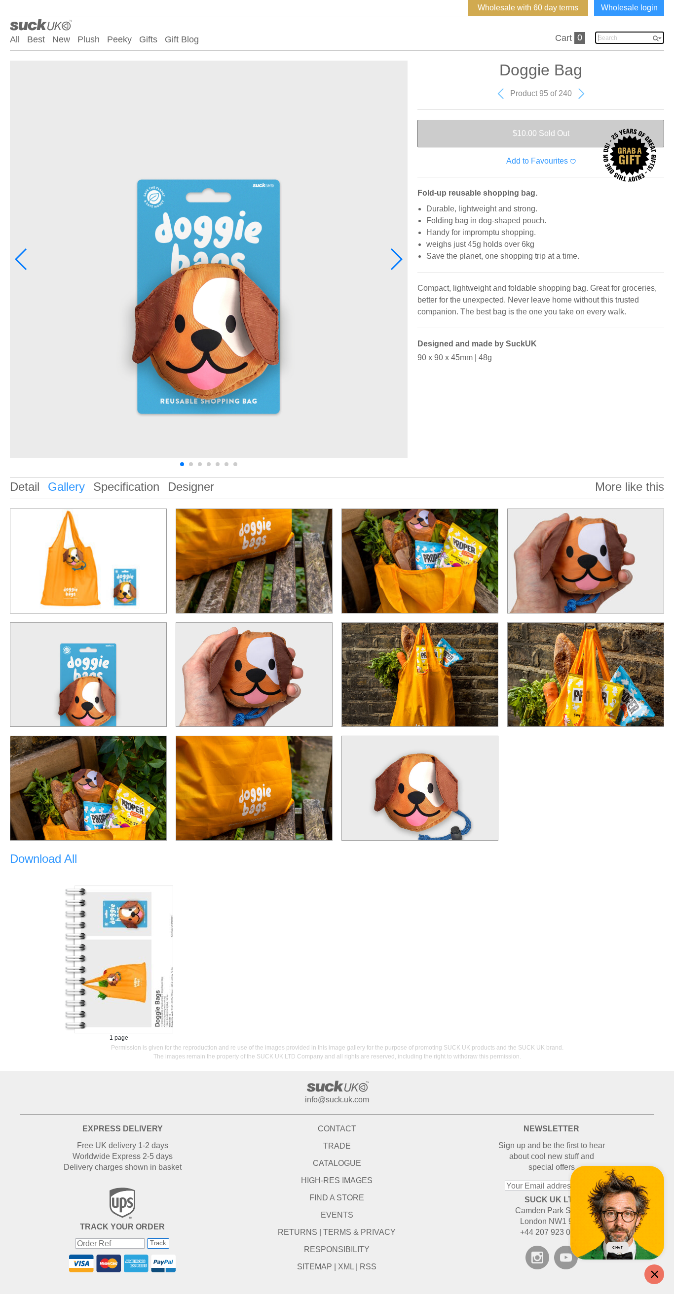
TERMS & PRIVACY (359, 1232)
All (15, 39)
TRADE (337, 1146)
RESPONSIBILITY (337, 1249)
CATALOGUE (337, 1163)
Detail (24, 486)
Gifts (148, 39)
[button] (21, 259)
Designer (191, 486)
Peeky (119, 39)
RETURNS (297, 1232)
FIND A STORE (336, 1197)
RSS (368, 1266)
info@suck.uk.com (337, 1099)
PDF (119, 959)
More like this (629, 486)
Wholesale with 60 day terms (528, 7)
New (61, 39)
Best (36, 39)
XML (346, 1266)
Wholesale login (629, 7)
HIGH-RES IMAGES (337, 1180)
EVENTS (337, 1215)
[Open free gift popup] (629, 155)
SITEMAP (314, 1266)
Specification (126, 486)
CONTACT (337, 1128)
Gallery (66, 486)
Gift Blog (182, 39)
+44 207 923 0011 (551, 1232)
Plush (88, 39)
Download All (43, 858)
